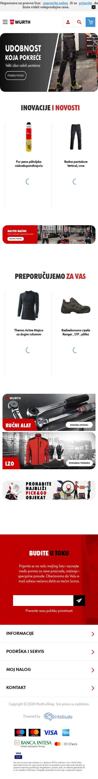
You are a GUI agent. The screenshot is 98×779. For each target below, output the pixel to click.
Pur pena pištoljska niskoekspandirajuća (25, 164)
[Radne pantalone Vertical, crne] (72, 137)
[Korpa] (90, 22)
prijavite (85, 3)
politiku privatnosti (59, 611)
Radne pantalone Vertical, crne (72, 164)
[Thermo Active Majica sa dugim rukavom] (25, 305)
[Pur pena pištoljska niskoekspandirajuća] (25, 137)
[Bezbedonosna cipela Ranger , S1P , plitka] (72, 305)
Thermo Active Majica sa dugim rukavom (25, 332)
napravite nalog (55, 3)
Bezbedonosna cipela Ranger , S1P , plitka (72, 332)
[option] (49, 62)
